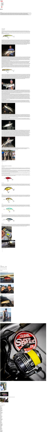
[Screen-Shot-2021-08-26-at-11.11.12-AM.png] (8, 39)
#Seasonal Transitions (23, 14)
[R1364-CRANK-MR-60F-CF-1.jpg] (8, 182)
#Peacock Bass (7, 14)
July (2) (1, 420)
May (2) (1, 427)
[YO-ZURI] (1, 0)
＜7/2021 (1, 266)
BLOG (2, 5)
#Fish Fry (7, 13)
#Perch (11, 14)
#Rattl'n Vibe (16, 14)
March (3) (1, 428)
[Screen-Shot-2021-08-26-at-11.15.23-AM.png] (6, 99)
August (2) (1, 416)
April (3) (1, 417)
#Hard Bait (15, 13)
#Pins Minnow (13, 14)
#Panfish (5, 14)
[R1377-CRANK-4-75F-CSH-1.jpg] (8, 213)
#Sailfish (20, 14)
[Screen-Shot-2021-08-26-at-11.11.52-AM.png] (8, 56)
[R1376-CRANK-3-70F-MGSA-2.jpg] (8, 203)
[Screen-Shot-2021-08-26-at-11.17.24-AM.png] (8, 129)
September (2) (1, 410)
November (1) (1, 412)
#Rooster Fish (18, 14)
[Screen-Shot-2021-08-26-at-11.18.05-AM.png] (8, 147)
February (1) (1, 413)
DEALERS (2, 3)
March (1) (1, 422)
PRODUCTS (2, 2)
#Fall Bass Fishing (4, 13)
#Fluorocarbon (12, 13)
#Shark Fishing (26, 14)
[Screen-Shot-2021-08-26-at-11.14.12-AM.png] (8, 89)
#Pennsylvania (9, 14)
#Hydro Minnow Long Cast (21, 13)
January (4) (1, 429)
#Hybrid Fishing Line (17, 13)
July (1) (1, 414)
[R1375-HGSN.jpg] (8, 193)
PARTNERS (2, 4)
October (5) (1, 431)
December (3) (1, 430)
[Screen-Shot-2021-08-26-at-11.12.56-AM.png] (6, 60)
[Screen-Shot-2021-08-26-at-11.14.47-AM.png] (6, 93)
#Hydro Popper (25, 13)
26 (4, 269)
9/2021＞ (6, 266)
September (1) (1, 419)
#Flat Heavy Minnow (9, 13)
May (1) (1, 421)
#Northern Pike (3, 14)
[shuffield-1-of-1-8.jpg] (8, 247)
